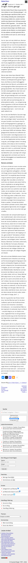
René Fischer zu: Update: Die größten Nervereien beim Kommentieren (13, 446)
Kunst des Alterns (8, 525)
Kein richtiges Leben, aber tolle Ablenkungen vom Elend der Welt (8, 539)
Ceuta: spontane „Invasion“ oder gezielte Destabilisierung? (8, 554)
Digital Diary (4, 1)
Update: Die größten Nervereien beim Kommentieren (7, 534)
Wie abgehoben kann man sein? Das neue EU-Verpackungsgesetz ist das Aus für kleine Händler (8, 545)
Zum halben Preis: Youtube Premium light (8, 550)
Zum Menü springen (26, 2)
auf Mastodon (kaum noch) (11, 491)
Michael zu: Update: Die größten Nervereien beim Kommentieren (12, 450)
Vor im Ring (6, 505)
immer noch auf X (8, 495)
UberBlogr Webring (8, 508)
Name (3, 460)
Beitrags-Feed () (8, 477)
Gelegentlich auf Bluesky (10, 489)
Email (2, 464)
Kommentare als (9, 480)
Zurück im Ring (7, 503)
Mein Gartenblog (8, 523)
